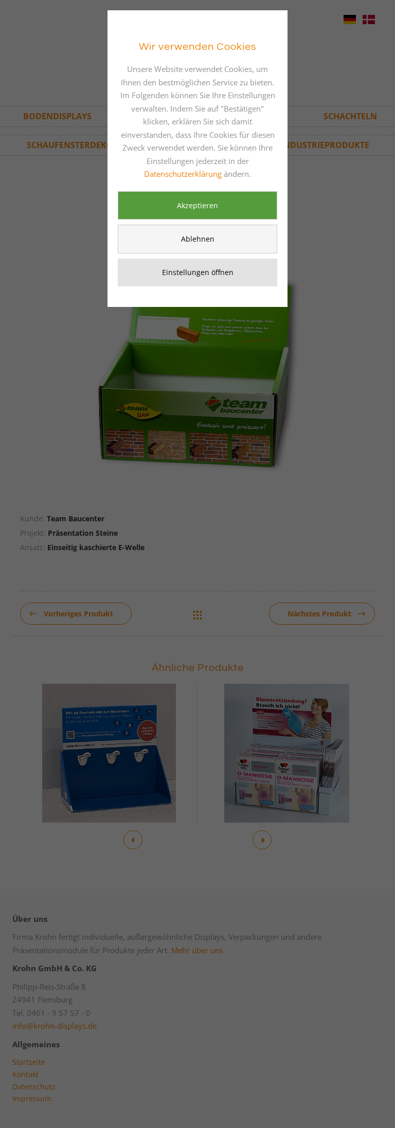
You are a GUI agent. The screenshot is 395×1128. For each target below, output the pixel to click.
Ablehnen (197, 239)
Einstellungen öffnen (198, 272)
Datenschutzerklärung (183, 174)
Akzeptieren (197, 205)
